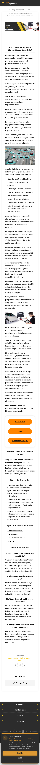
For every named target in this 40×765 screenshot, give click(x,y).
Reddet (20, 758)
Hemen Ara (20, 422)
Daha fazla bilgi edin (19, 761)
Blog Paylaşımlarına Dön (21, 10)
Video (20, 431)
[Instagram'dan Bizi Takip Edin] (29, 731)
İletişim (10, 541)
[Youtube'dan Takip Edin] (23, 731)
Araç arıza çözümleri (16, 538)
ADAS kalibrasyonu (15, 531)
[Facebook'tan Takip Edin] (16, 731)
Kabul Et (20, 753)
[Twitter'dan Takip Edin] (10, 731)
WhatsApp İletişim (20, 441)
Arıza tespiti (12, 534)
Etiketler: (20, 655)
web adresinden (26, 408)
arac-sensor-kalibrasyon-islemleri (20, 659)
